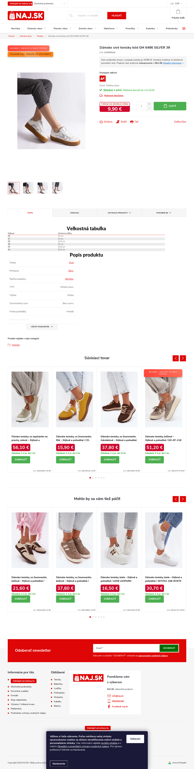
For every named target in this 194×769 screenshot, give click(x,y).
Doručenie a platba (19, 691)
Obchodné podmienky (44, 3)
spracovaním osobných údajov (153, 655)
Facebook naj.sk (120, 706)
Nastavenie (59, 763)
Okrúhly (69, 279)
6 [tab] (104, 478)
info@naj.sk (118, 696)
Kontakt (14, 695)
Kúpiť (172, 106)
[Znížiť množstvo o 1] (149, 108)
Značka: (180, 121)
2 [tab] (93, 478)
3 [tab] (95, 478)
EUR (177, 3)
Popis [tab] (30, 213)
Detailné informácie (172, 63)
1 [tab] (90, 478)
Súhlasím (135, 739)
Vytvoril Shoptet (179, 762)
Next (183, 358)
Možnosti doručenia (113, 95)
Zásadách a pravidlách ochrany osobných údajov (83, 746)
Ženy (71, 270)
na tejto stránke (109, 743)
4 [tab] (98, 478)
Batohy (57, 706)
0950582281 (118, 701)
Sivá (71, 262)
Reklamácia (16, 708)
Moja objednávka (19, 699)
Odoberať (169, 648)
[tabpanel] (30, 419)
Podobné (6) (162, 213)
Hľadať (117, 15)
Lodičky (57, 688)
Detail (21, 459)
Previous (176, 358)
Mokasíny (58, 697)
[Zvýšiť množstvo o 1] (149, 104)
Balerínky (58, 684)
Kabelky (57, 701)
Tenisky (16, 345)
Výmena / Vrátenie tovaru (23, 704)
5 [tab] (101, 478)
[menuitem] (16, 28)
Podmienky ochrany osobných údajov (28, 713)
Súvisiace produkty (118, 213)
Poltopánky (59, 693)
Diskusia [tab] (74, 213)
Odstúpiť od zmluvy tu (20, 3)
